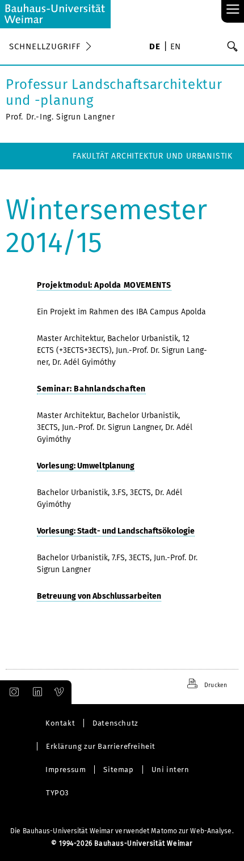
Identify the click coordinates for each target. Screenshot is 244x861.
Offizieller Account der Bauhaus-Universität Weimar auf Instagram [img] (12, 692)
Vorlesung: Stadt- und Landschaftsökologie (116, 531)
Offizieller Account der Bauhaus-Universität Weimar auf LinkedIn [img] (36, 692)
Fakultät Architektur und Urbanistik (153, 156)
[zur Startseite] (55, 14)
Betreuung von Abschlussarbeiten (99, 596)
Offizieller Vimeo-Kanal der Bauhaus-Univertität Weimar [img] (59, 692)
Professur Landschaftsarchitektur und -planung (114, 92)
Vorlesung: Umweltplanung (85, 466)
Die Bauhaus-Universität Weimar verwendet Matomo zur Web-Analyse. (121, 831)
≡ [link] (233, 10)
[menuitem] (154, 47)
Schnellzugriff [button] (45, 46)
